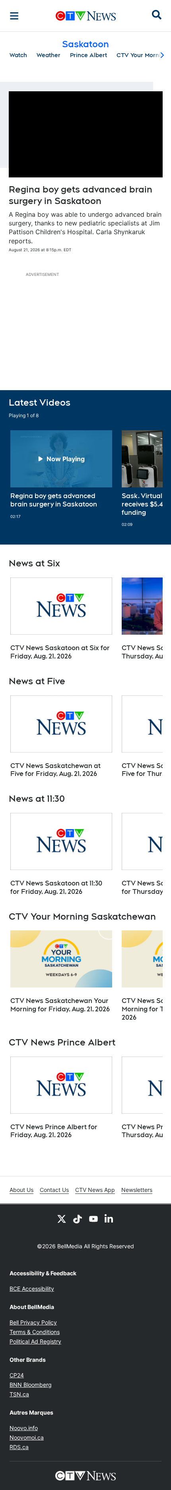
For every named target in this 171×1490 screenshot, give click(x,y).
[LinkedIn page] (109, 1218)
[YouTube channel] (93, 1218)
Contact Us (54, 1189)
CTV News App (95, 1189)
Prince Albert (88, 55)
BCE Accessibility (32, 1288)
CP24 (17, 1375)
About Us (21, 1189)
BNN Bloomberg (31, 1384)
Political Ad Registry (35, 1341)
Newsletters (136, 1189)
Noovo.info (24, 1428)
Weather (48, 55)
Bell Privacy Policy (33, 1322)
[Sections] (14, 16)
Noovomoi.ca (27, 1437)
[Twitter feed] (61, 1218)
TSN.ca (19, 1394)
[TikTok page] (77, 1218)
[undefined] (61, 474)
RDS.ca (19, 1447)
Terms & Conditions (35, 1331)
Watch (18, 55)
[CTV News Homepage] (86, 16)
